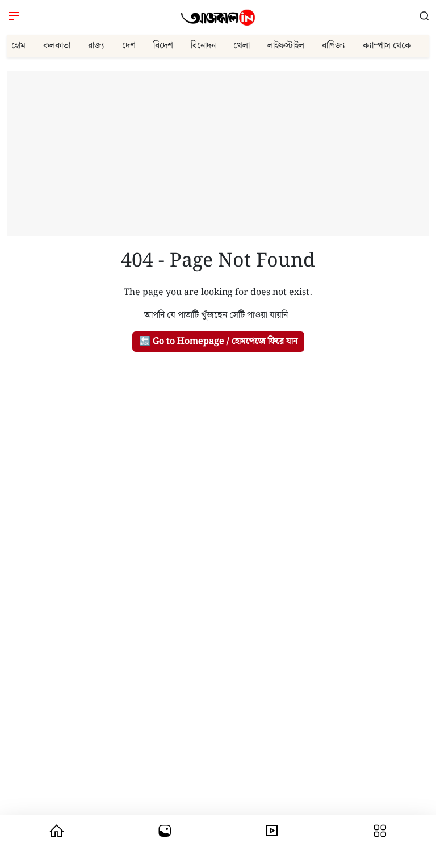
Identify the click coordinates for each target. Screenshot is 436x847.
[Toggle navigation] (14, 17)
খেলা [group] (241, 46)
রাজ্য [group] (96, 46)
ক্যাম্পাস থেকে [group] (387, 46)
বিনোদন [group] (203, 46)
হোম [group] (18, 46)
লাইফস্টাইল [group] (285, 46)
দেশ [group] (129, 46)
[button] (424, 17)
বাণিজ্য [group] (333, 46)
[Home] (218, 17)
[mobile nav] (56, 831)
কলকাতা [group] (56, 46)
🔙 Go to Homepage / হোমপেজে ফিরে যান (218, 341)
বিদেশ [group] (163, 46)
